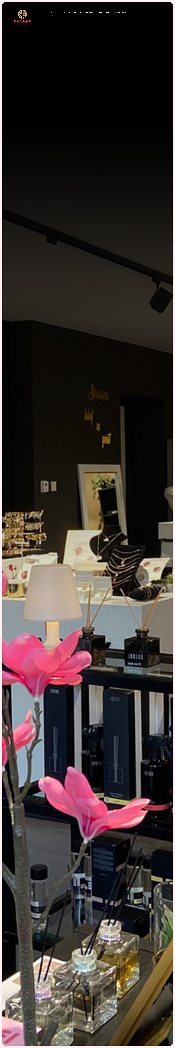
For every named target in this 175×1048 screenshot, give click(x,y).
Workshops (87, 12)
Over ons (105, 12)
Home (54, 12)
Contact (120, 12)
